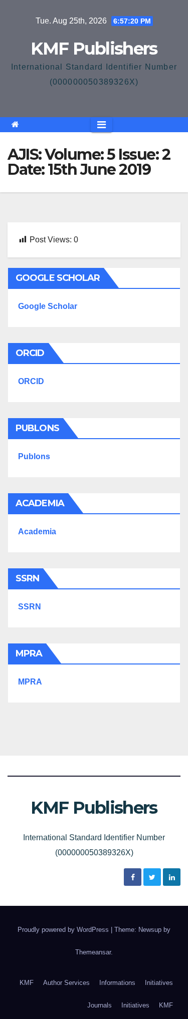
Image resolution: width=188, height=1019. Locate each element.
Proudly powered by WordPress (64, 929)
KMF (27, 982)
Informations (117, 982)
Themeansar (93, 952)
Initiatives (159, 982)
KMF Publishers (94, 48)
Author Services (66, 982)
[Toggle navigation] (101, 124)
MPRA (30, 681)
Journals (99, 1005)
